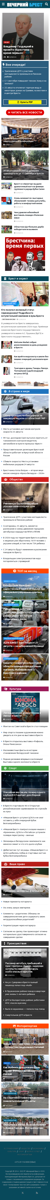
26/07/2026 (8, 1052)
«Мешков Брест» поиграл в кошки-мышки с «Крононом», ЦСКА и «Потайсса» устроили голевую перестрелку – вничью (24, 832)
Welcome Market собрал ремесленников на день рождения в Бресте (30, 345)
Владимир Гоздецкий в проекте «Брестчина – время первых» (18, 49)
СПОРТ (21, 1151)
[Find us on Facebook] (12, 1193)
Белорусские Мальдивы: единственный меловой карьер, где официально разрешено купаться (24, 588)
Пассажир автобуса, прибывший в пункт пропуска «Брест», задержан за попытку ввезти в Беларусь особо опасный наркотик (24, 967)
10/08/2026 (8, 596)
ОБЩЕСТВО (26, 1148)
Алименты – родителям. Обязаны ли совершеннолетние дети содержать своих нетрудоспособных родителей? (24, 916)
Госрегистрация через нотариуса (19, 925)
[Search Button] (46, 4)
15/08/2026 (8, 623)
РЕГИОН (7, 1063)
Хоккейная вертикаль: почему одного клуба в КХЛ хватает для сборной (24, 793)
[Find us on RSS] (37, 1193)
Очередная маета (10, 658)
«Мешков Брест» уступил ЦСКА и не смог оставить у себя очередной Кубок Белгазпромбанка (23, 820)
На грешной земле (11, 604)
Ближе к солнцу (10, 581)
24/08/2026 (19, 207)
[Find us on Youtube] (33, 1193)
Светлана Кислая (8, 319)
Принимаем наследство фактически (23, 891)
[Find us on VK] (15, 1193)
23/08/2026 (8, 719)
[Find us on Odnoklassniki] (19, 1193)
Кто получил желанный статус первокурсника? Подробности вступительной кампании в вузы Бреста (22, 313)
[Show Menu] (3, 4)
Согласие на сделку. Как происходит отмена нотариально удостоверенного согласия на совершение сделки (25, 934)
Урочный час (10, 303)
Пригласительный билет (13, 638)
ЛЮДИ (6, 42)
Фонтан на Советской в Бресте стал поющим (25, 726)
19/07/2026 (8, 1078)
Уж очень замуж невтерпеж (16, 907)
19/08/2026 (8, 677)
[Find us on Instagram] (30, 1193)
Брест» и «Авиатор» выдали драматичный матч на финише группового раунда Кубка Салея (29, 186)
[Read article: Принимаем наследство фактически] (25, 885)
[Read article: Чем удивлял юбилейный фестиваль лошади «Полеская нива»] (6, 215)
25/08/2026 (12, 57)
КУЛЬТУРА (12, 1151)
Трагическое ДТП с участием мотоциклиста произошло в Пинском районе (23, 74)
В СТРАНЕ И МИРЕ (11, 1148)
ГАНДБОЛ (7, 1039)
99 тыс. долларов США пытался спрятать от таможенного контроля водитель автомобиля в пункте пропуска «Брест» (25, 441)
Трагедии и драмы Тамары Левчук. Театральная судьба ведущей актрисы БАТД (31, 371)
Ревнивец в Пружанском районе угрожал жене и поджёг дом (20, 505)
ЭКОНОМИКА (38, 1148)
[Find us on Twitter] (23, 1193)
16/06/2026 (8, 894)
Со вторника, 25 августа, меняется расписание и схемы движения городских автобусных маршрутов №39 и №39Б (23, 529)
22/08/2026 (22, 319)
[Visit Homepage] (24, 4)
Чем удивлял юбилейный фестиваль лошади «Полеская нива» (28, 215)
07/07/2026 (8, 1132)
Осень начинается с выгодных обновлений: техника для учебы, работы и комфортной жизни (30, 200)
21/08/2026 (19, 362)
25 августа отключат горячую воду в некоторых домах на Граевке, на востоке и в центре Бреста (26, 90)
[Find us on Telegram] (26, 1193)
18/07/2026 (8, 1105)
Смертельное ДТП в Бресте (18, 1015)
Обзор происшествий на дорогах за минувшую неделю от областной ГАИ (24, 417)
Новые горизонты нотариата (17, 901)
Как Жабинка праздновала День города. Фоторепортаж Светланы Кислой (23, 1070)
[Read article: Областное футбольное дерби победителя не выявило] (6, 229)
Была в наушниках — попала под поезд (25, 1009)
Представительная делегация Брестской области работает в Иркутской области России (23, 452)
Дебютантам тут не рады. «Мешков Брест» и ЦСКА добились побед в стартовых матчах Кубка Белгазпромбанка (25, 853)
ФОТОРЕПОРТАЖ (10, 1093)
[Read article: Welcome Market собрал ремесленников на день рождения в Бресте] (6, 345)
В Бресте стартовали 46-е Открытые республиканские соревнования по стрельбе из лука (25, 809)
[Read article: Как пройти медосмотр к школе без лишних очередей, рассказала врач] (6, 359)
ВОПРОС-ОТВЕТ (33, 1151)
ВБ (5, 57)
